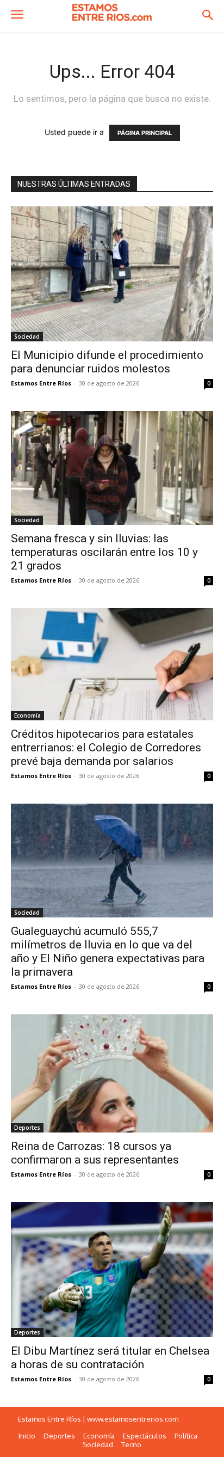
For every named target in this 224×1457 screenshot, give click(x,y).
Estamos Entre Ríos (41, 383)
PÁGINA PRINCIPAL (144, 133)
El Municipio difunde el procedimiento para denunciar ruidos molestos (107, 361)
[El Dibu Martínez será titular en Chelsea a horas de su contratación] (112, 1269)
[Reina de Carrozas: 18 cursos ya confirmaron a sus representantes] (112, 1073)
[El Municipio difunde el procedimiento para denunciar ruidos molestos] (112, 273)
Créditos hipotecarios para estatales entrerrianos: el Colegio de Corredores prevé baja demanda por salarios (106, 747)
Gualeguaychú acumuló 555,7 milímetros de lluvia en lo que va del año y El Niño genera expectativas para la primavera (107, 951)
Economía (27, 715)
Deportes (27, 1127)
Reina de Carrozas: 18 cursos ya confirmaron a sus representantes (95, 1153)
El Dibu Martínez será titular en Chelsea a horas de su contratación (110, 1357)
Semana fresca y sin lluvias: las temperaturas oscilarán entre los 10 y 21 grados (104, 552)
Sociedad (27, 336)
